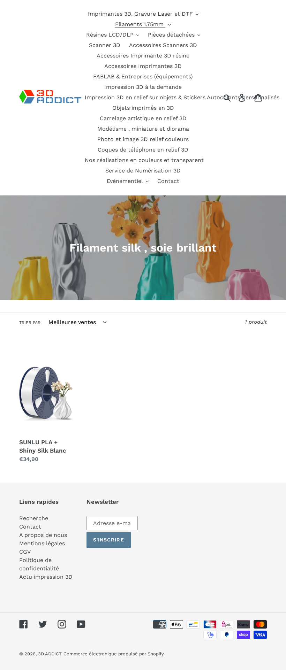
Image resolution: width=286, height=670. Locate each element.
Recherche (33, 518)
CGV (25, 551)
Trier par (29, 322)
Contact (30, 526)
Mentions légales (42, 543)
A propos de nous (43, 535)
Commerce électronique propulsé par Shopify (113, 653)
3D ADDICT (50, 653)
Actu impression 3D (46, 576)
